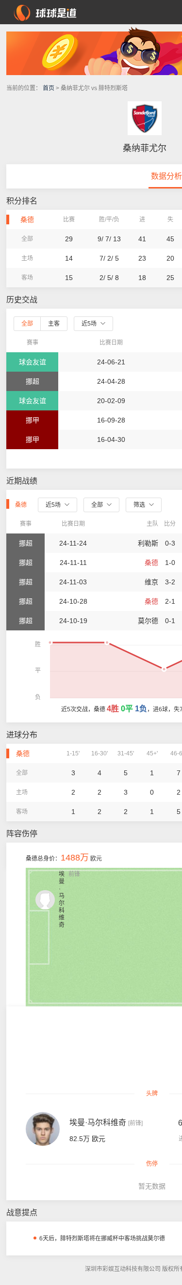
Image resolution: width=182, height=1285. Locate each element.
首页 (48, 88)
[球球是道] (45, 11)
